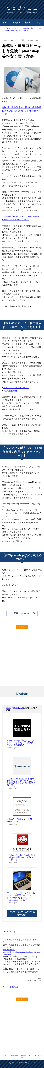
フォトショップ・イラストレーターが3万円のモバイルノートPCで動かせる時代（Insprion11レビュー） (21, 896)
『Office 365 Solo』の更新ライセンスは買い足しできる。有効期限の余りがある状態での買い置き (21, 782)
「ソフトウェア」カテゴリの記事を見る (22, 913)
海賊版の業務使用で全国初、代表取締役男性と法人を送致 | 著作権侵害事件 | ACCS (22, 110)
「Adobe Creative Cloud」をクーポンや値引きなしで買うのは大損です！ (21, 857)
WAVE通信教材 (10, 391)
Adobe (8, 708)
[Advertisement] (22, 652)
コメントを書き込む (10, 987)
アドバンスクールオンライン (16, 388)
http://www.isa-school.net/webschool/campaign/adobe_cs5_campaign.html (21, 952)
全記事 (27, 22)
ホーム (5, 22)
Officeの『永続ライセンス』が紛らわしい (22, 820)
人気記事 (16, 22)
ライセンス (18, 708)
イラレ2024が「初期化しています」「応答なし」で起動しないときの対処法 (21, 742)
